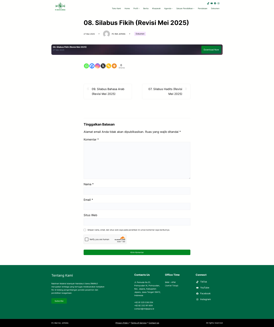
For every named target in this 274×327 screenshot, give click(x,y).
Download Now (211, 49)
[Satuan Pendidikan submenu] (193, 8)
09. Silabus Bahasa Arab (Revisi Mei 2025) (108, 91)
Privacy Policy (122, 323)
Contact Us (154, 323)
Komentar (91, 139)
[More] (114, 64)
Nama (89, 184)
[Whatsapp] (86, 64)
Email (88, 199)
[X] (103, 64)
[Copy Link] (108, 64)
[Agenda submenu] (172, 8)
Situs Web (90, 215)
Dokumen (140, 34)
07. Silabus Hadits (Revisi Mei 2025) (165, 91)
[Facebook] (91, 64)
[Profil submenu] (139, 8)
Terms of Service (139, 323)
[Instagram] (97, 64)
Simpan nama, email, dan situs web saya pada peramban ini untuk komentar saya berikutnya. (128, 230)
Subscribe (59, 301)
